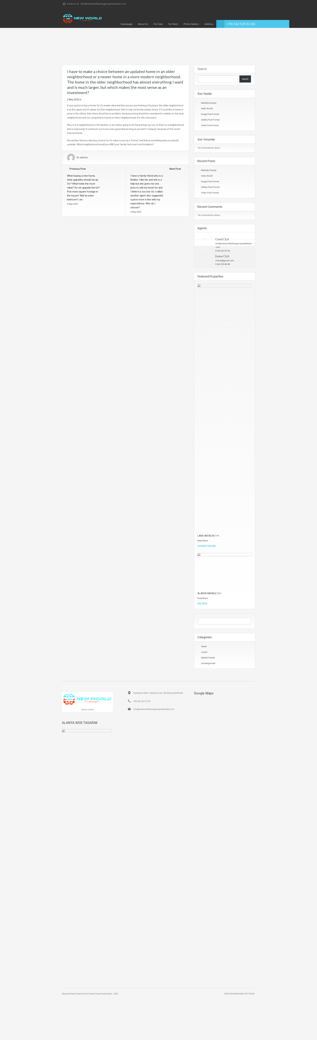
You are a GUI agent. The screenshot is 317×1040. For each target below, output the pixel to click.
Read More (202, 540)
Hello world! (207, 108)
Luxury (204, 652)
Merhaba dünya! (208, 103)
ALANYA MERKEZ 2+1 (209, 593)
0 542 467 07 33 (222, 251)
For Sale (158, 23)
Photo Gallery (191, 23)
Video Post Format (210, 125)
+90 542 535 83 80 (241, 24)
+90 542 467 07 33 (141, 701)
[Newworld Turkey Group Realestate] (82, 20)
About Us (143, 23)
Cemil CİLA (222, 239)
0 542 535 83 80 (222, 264)
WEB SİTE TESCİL (247, 993)
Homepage (126, 23)
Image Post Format (210, 114)
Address (209, 23)
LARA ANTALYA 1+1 (208, 535)
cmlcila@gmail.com (224, 260)
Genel (204, 646)
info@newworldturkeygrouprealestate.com (103, 3)
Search (202, 69)
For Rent (173, 23)
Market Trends (208, 657)
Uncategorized (208, 663)
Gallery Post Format (210, 120)
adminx (84, 157)
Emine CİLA (222, 256)
